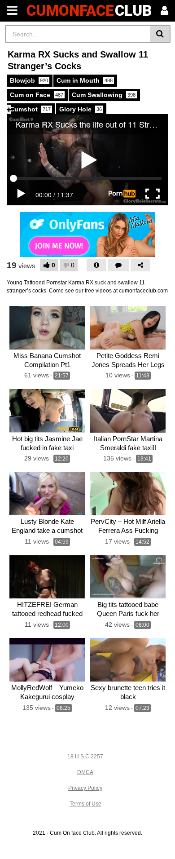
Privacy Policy (85, 788)
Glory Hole (80, 109)
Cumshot (30, 109)
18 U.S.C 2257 (85, 756)
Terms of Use (85, 804)
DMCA (85, 772)
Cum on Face (36, 94)
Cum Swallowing (104, 94)
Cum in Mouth (85, 80)
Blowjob (29, 80)
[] (160, 34)
